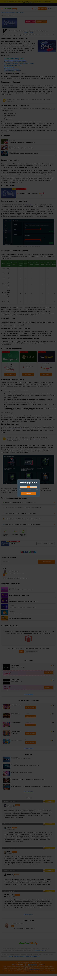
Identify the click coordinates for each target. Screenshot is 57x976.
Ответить (28, 493)
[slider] (28, 487)
